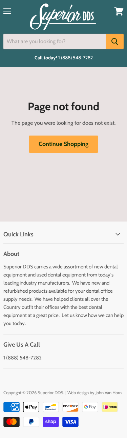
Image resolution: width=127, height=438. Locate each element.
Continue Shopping (63, 144)
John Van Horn (109, 392)
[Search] (115, 41)
